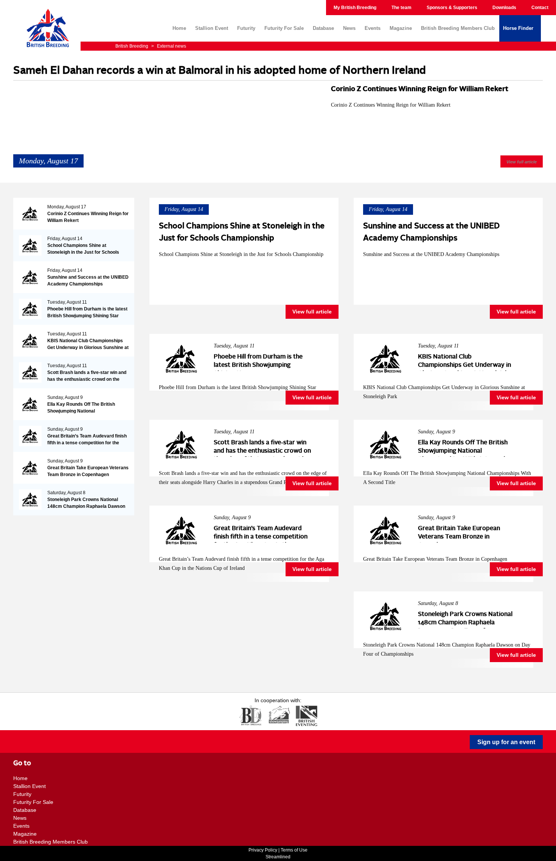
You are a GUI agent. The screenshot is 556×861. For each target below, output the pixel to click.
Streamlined (278, 856)
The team (401, 7)
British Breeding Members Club (458, 28)
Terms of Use (294, 850)
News (349, 28)
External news (168, 46)
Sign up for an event (506, 742)
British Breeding (132, 46)
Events (373, 28)
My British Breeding (355, 7)
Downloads (504, 7)
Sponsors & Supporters (452, 7)
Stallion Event (211, 28)
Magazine (401, 28)
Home (179, 28)
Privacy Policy (262, 850)
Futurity (246, 28)
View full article (521, 162)
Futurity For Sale (284, 28)
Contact (539, 7)
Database (323, 28)
